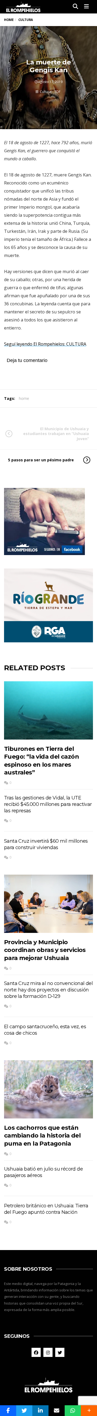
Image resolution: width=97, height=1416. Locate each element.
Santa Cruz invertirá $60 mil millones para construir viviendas (46, 844)
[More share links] (89, 1410)
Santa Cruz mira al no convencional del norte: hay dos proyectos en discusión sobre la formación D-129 (48, 989)
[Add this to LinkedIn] (40, 1410)
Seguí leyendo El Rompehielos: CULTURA (45, 344)
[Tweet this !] (24, 1410)
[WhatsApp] (73, 1410)
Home (8, 19)
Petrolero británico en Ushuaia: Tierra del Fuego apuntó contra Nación (46, 1209)
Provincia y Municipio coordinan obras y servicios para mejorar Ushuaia (45, 950)
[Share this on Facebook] (8, 1410)
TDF (57, 91)
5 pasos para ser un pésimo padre (41, 459)
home (24, 398)
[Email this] (56, 1410)
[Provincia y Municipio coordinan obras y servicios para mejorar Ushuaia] (48, 904)
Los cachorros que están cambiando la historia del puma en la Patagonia (42, 1135)
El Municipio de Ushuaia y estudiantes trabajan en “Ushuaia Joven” (56, 433)
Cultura (45, 91)
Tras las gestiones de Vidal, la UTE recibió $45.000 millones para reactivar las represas (48, 804)
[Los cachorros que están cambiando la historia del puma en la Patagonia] (48, 1089)
